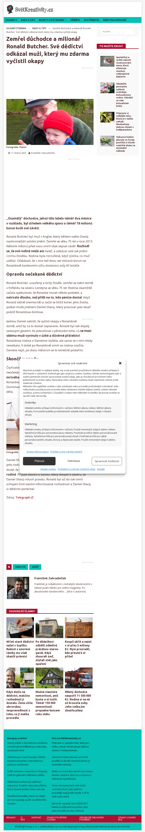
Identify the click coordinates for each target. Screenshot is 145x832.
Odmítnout (74, 460)
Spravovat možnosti (107, 461)
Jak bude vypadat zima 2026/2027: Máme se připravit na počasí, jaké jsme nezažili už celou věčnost (70, 807)
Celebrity (11, 19)
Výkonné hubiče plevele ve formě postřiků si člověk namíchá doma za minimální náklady (71, 760)
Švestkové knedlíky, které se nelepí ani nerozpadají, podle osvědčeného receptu (27, 799)
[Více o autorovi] (76, 591)
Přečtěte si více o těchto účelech (66, 451)
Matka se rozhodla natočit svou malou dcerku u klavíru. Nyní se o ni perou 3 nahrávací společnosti (72, 775)
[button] (120, 363)
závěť (35, 566)
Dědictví (20, 566)
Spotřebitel (91, 19)
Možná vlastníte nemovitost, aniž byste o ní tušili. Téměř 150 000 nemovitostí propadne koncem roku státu (48, 703)
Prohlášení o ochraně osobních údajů (76, 469)
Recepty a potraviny (51, 19)
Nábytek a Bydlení (114, 19)
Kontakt (101, 469)
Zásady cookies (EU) (127, 818)
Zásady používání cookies (56, 818)
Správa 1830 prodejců (38, 451)
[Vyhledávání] (118, 32)
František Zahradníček (50, 578)
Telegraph (22, 497)
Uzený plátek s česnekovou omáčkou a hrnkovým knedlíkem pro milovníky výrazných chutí (27, 746)
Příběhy (75, 19)
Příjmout (39, 460)
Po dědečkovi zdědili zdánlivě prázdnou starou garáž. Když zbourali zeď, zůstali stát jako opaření (47, 652)
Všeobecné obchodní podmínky (91, 818)
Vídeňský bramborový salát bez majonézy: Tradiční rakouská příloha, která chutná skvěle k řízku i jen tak (27, 785)
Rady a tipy (28, 19)
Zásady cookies (48, 469)
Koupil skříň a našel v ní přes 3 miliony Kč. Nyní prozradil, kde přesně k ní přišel (78, 649)
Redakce (10, 817)
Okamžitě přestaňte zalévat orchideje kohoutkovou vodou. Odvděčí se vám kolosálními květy (124, 95)
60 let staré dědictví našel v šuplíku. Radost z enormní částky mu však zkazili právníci (20, 649)
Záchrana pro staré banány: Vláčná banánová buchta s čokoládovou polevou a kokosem (26, 760)
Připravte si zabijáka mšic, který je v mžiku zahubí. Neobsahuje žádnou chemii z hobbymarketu (71, 746)
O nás (23, 818)
